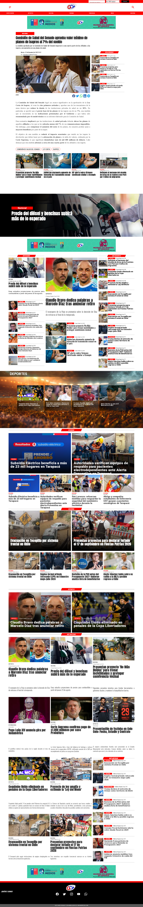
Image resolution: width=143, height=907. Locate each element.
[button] (28, 149)
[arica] (113, 168)
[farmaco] (85, 168)
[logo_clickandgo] (71, 9)
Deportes (23, 387)
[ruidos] (29, 168)
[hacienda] (13, 316)
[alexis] (58, 400)
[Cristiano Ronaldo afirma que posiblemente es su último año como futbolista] (30, 400)
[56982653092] (86, 895)
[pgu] (103, 351)
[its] (57, 168)
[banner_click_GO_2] (71, 28)
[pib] (13, 327)
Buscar (125, 1)
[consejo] (13, 305)
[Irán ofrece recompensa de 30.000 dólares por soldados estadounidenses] (13, 360)
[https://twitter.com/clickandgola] (64, 895)
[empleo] (96, 87)
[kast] (13, 349)
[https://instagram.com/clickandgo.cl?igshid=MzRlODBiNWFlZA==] (71, 895)
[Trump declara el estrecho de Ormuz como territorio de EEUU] (103, 340)
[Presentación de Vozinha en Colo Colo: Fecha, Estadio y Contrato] (112, 400)
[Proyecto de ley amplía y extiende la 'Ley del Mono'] (103, 284)
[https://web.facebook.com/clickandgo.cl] (57, 895)
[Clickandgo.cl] (10, 8)
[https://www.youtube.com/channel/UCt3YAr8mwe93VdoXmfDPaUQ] (79, 895)
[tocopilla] (96, 59)
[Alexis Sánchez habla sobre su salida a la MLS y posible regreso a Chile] (103, 363)
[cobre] (13, 338)
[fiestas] (96, 68)
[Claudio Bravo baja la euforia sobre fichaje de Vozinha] (85, 400)
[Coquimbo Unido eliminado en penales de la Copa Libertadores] (103, 273)
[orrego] (71, 720)
